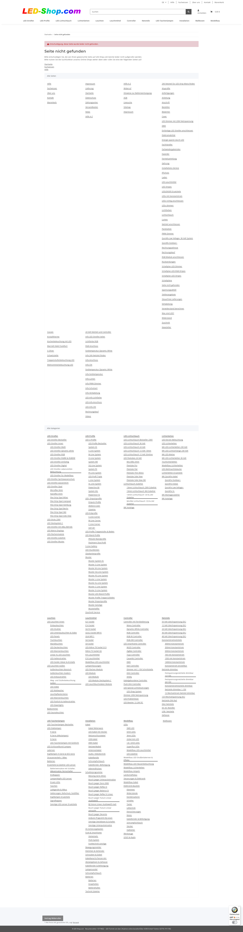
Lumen (165, 219)
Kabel (87, 724)
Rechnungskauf (168, 252)
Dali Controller (133, 665)
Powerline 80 (93, 487)
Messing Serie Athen (97, 776)
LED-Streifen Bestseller (57, 439)
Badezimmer (52, 709)
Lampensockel (91, 869)
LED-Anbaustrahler (58, 676)
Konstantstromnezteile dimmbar (179, 685)
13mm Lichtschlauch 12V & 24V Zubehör (140, 496)
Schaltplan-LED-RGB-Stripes (173, 271)
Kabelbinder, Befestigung (99, 765)
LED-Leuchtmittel (169, 182)
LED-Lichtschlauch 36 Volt (134, 443)
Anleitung (166, 97)
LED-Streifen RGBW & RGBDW (62, 458)
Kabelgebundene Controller (135, 680)
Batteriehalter (94, 887)
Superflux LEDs (133, 746)
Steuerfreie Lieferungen (172, 299)
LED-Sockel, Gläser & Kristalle (62, 662)
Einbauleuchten (57, 625)
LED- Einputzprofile (93, 498)
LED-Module (93, 676)
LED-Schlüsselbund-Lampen (59, 746)
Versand (76, 922)
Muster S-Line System (97, 564)
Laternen (51, 750)
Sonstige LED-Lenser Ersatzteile (63, 804)
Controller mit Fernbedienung (136, 621)
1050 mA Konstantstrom (175, 658)
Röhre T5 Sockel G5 (93, 651)
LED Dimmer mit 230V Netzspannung (177, 121)
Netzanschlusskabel (96, 735)
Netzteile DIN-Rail (169, 700)
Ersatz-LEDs (55, 782)
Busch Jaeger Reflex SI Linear (100, 794)
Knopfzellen (93, 884)
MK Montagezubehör (171, 495)
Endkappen (55, 775)
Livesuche (128, 102)
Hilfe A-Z (89, 116)
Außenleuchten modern (60, 673)
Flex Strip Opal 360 (58, 512)
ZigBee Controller (134, 651)
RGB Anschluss (91, 346)
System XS (92, 447)
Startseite (48, 64)
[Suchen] (188, 11)
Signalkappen (56, 800)
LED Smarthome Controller (135, 643)
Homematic (93, 836)
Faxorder (165, 154)
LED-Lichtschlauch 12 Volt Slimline (138, 454)
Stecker (130, 826)
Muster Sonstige (95, 605)
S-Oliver (50, 350)
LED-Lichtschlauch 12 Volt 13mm (137, 450)
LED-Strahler (55, 629)
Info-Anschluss (91, 360)
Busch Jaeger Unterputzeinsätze (102, 779)
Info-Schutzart (91, 388)
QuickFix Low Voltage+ (174, 487)
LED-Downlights (57, 705)
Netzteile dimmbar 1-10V (175, 689)
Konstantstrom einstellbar (176, 665)
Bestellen (166, 107)
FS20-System (93, 840)
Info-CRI (88, 365)
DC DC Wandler (168, 708)
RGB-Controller (133, 632)
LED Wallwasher (57, 690)
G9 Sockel (89, 643)
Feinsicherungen (134, 811)
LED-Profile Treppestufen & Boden (99, 531)
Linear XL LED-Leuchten (60, 654)
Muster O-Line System (97, 590)
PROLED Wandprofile (97, 539)
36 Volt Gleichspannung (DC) (174, 632)
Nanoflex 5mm (56, 494)
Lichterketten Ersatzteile (172, 473)
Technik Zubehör (92, 891)
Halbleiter (131, 830)
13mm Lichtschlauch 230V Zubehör (141, 487)
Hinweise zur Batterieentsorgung (138, 93)
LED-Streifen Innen (55, 443)
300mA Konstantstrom (174, 643)
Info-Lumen (90, 379)
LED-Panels (55, 636)
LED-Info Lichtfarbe (93, 397)
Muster (88, 557)
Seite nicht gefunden (171, 285)
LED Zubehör (132, 754)
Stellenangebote (169, 294)
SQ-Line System (95, 465)
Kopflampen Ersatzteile (60, 797)
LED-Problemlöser (131, 699)
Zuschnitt (166, 322)
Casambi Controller (135, 658)
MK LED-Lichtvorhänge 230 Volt (175, 450)
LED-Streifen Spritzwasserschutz (61, 479)
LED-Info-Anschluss (93, 402)
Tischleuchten (56, 640)
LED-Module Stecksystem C (99, 680)
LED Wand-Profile (92, 535)
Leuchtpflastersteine (59, 694)
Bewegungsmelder (93, 847)
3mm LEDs (131, 735)
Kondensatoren (133, 797)
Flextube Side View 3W (136, 480)
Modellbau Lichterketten (134, 767)
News (87, 112)
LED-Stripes (167, 186)
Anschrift (166, 102)
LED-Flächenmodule (55, 534)
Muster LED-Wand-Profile (99, 594)
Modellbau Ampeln (132, 771)
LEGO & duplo (129, 837)
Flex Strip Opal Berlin (59, 508)
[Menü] (238, 906)
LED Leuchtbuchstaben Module (98, 684)
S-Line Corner (94, 517)
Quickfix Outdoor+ (169, 243)
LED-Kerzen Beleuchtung (172, 439)
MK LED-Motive (168, 454)
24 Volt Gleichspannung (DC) (174, 629)
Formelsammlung (169, 158)
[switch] (234, 922)
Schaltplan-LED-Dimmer (172, 266)
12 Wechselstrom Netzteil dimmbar (180, 693)
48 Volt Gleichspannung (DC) (174, 636)
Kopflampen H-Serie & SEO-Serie (61, 754)
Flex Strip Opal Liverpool (60, 501)
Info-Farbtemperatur (94, 374)
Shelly (129, 676)
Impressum (90, 83)
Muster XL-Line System (98, 583)
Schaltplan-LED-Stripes (171, 275)
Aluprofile (166, 88)
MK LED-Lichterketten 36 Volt (174, 458)
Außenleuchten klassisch (60, 669)
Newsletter (166, 327)
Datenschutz (90, 97)
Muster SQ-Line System (98, 572)
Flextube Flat (132, 469)
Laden (164, 177)
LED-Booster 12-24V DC (133, 702)
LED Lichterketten (169, 443)
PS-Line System (94, 473)
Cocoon (50, 332)
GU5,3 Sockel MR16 (93, 632)
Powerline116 (94, 495)
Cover (164, 116)
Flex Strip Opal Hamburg (60, 505)
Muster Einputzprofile (97, 601)
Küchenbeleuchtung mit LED (59, 341)
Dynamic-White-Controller (138, 629)
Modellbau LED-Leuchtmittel (97, 662)
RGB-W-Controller (134, 636)
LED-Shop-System (134, 691)
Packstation (166, 229)
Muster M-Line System (97, 568)
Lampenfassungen (93, 665)
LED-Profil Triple (95, 476)
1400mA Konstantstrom (175, 662)
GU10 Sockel (90, 629)
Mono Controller (133, 625)
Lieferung (89, 88)
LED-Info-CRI (90, 407)
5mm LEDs (131, 732)
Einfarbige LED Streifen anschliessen (177, 130)
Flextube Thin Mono (135, 473)
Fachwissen (183, 2)
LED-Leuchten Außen (56, 665)
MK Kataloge (129, 507)
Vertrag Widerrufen (52, 918)
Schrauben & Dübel (93, 854)
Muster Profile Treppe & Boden (101, 597)
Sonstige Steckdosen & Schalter (101, 821)
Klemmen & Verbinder (94, 851)
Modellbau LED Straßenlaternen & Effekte (138, 758)
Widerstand (167, 318)
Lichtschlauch (168, 215)
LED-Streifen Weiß (58, 447)
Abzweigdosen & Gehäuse (96, 862)
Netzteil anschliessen (171, 224)
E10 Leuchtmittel (92, 658)
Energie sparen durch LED (173, 140)
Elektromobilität (168, 135)
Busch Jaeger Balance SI (98, 790)
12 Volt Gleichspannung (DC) (174, 625)
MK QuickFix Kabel (170, 476)
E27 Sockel (89, 621)
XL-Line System (94, 484)
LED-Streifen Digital (58, 465)
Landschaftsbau (130, 775)
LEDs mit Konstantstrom (172, 196)
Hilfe (172, 2)
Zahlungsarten (91, 102)
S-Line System (94, 450)
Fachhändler (167, 144)
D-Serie (53, 739)
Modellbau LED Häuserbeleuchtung (139, 764)
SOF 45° (91, 528)
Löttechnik (131, 808)
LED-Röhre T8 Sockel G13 (95, 647)
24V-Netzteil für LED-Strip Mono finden (178, 83)
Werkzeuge (128, 833)
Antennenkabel (94, 750)
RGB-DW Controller (135, 640)
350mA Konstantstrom (174, 647)
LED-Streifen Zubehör (56, 538)
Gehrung (165, 163)
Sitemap (127, 107)
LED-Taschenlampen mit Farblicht (64, 743)
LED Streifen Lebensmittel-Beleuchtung (61, 470)
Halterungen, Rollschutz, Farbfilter (64, 793)
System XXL (93, 491)
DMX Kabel (93, 743)
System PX (92, 469)
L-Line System (94, 480)
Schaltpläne (167, 280)
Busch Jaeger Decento (97, 814)
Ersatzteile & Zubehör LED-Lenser (61, 765)
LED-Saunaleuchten (55, 712)
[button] (202, 11)
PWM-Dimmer (168, 233)
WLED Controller (133, 647)
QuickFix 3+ (170, 491)
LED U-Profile (90, 439)
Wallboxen (167, 721)
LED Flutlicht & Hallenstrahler (62, 701)
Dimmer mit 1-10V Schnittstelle (140, 669)
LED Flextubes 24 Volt (133, 458)
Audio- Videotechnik (96, 754)
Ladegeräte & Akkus (58, 789)
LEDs (126, 724)
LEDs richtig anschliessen (172, 201)
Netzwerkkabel (94, 746)
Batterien (51, 761)
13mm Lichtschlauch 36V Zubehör (141, 491)
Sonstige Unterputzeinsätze (100, 825)
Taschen (53, 786)
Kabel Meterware (95, 728)
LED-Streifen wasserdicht (57, 483)
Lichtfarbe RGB (91, 341)
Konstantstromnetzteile (172, 640)
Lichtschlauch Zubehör (133, 484)
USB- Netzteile (168, 711)
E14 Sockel (89, 625)
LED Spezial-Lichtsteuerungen (136, 687)
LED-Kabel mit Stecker (97, 732)
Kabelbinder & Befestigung (96, 865)
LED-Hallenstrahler (58, 658)
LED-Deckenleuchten (59, 647)
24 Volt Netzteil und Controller (98, 332)
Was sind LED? (168, 313)
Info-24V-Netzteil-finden (95, 355)
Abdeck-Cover (94, 506)
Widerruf (127, 88)
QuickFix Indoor (171, 484)
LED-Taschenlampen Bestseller (60, 724)
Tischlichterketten (169, 461)
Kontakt (207, 2)
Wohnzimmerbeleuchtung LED (60, 365)
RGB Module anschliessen (173, 257)
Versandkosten (91, 107)
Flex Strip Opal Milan (59, 497)
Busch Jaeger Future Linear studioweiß (99, 799)
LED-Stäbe (54, 686)
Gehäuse (165, 715)
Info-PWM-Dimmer (93, 383)
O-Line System (94, 458)
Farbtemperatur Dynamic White (98, 350)
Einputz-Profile (94, 502)
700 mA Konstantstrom (174, 654)
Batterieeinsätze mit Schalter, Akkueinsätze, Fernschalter (62, 769)
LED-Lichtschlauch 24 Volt (134, 447)
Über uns (196, 2)
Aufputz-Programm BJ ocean (100, 818)
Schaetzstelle (52, 355)
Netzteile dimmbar (170, 669)
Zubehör (92, 509)
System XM (93, 461)
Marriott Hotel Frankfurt (57, 346)
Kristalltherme (53, 336)
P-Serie (53, 732)
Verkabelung (167, 304)
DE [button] (163, 2)
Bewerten (166, 112)
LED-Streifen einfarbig (59, 461)
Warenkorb (219, 2)
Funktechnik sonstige (97, 843)
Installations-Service (170, 168)
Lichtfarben (167, 210)
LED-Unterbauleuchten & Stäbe (63, 632)
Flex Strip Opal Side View (60, 516)
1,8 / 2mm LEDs (133, 743)
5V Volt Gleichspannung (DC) (174, 621)
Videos (88, 416)
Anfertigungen (168, 93)
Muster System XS (96, 561)
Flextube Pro (132, 465)
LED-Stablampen (54, 728)
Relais (129, 815)
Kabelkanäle (93, 757)
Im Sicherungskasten (94, 829)
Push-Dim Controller (132, 684)
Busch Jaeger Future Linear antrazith (99, 809)
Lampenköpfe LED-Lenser (61, 778)
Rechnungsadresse (170, 247)
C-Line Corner (94, 524)
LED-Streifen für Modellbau (61, 475)
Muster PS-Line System (98, 575)
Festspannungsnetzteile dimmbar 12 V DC (179, 674)
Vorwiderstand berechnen (173, 308)
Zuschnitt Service (92, 612)
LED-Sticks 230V (53, 519)
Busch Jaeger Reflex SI (97, 787)
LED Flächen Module (94, 669)
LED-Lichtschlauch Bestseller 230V (138, 439)
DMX (164, 126)
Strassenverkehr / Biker (57, 757)
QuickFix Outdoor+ (173, 480)
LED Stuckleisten (92, 550)
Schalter (130, 800)
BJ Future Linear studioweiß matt (102, 804)
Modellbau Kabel (131, 782)
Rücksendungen (169, 261)
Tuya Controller (133, 654)
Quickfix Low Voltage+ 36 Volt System (177, 238)
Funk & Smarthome (93, 832)
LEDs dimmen (168, 205)
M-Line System (94, 454)
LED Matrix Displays (55, 530)
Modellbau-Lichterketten (172, 465)
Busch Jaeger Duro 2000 (98, 783)
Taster (129, 804)
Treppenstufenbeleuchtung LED (60, 360)
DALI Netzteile (168, 704)
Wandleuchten (56, 643)
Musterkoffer (93, 608)
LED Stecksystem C (55, 523)
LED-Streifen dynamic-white (62, 450)
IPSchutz (165, 172)
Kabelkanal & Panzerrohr (96, 858)
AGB (125, 97)
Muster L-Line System (97, 579)
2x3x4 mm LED (133, 739)
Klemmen (131, 789)
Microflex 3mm (56, 490)
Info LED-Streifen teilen (95, 336)
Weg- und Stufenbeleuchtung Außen (62, 681)
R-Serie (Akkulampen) (59, 735)
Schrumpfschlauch (96, 761)
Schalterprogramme (93, 772)
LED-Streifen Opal (54, 486)
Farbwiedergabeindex (171, 149)
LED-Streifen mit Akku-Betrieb (59, 527)
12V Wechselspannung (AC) (173, 696)
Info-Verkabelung (92, 393)
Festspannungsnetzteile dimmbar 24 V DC (179, 680)
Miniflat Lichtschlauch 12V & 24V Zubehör (140, 502)
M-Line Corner (94, 520)
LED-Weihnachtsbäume (172, 469)
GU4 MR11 (89, 636)
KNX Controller (133, 673)
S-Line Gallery (91, 546)
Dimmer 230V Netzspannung (136, 695)
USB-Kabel (92, 739)
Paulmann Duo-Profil (97, 542)
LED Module (90, 673)
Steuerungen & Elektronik (134, 778)
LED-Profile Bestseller (97, 443)
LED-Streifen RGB (57, 454)
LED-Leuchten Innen (55, 621)
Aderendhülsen (95, 768)
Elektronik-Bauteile (132, 786)
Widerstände (132, 793)
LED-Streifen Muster (55, 541)
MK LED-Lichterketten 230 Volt (174, 447)
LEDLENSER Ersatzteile (171, 191)
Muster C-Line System (97, 586)
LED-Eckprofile (91, 513)
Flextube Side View (135, 476)
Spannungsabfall (169, 290)
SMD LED (130, 728)
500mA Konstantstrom (174, 651)
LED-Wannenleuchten (59, 651)
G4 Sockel (89, 640)
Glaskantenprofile (92, 553)
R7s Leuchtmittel (92, 654)
